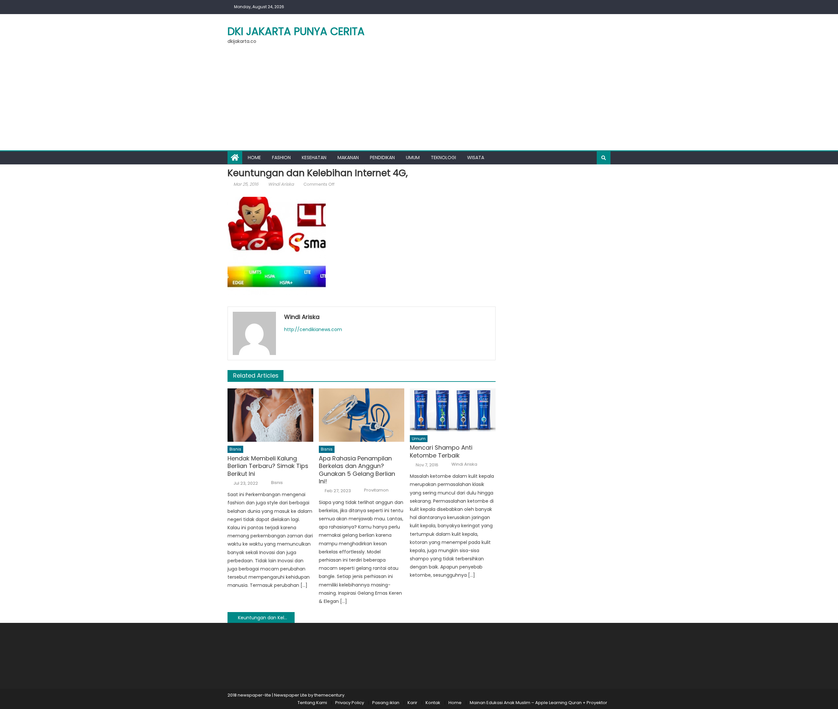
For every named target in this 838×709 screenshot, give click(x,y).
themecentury (329, 695)
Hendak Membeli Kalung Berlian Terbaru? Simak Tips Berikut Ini (268, 466)
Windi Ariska (281, 184)
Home (254, 157)
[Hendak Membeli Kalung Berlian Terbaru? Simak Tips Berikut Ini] (270, 415)
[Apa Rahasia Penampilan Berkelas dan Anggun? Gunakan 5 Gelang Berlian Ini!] (362, 415)
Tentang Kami (312, 703)
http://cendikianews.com (313, 329)
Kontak (433, 703)
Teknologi (443, 157)
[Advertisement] (419, 101)
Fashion (281, 157)
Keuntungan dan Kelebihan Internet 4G (266, 617)
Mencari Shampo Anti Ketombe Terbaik (441, 451)
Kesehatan (314, 157)
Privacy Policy (349, 703)
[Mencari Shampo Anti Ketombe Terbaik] (453, 409)
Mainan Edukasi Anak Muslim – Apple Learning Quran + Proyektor (538, 703)
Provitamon (376, 490)
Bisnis (235, 449)
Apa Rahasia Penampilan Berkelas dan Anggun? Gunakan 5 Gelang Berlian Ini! (357, 470)
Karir (412, 703)
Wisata (475, 157)
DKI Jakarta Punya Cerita (296, 31)
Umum (413, 157)
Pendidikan (382, 157)
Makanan (348, 157)
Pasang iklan (385, 703)
